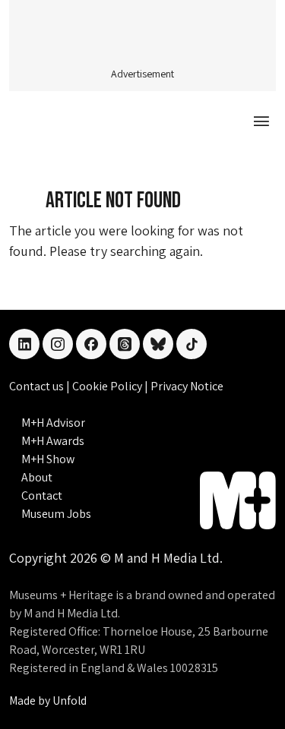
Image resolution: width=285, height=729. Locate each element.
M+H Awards (52, 441)
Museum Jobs (56, 514)
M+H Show (47, 459)
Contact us (37, 386)
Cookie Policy (108, 386)
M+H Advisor (53, 423)
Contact (41, 495)
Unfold (69, 700)
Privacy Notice (186, 386)
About (36, 477)
